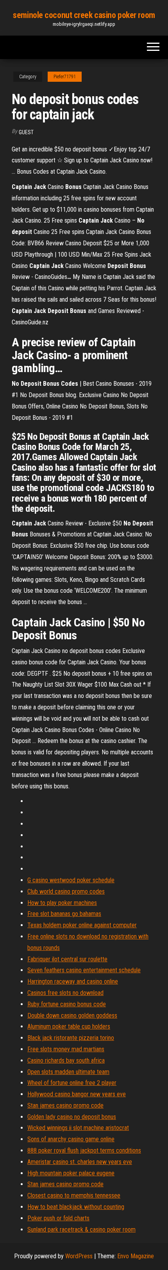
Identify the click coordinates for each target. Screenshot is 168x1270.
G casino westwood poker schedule (70, 880)
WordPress (79, 1256)
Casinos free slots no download (65, 993)
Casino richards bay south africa (66, 1060)
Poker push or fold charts (58, 1218)
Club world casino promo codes (66, 891)
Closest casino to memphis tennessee (73, 1195)
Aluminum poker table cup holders (68, 1026)
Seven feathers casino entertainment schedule (84, 970)
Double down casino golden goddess (72, 1015)
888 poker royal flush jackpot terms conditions (84, 1150)
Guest (26, 132)
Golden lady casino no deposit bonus (71, 1117)
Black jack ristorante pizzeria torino (70, 1038)
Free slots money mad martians (65, 1049)
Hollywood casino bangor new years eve (76, 1094)
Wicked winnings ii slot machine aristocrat (78, 1127)
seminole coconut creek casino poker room (84, 15)
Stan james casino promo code (65, 1105)
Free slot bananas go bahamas (64, 913)
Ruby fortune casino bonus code (66, 1004)
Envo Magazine (135, 1256)
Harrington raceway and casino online (72, 981)
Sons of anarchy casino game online (70, 1139)
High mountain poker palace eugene (70, 1173)
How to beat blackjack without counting (75, 1207)
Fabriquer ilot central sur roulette (67, 959)
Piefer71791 (65, 76)
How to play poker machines (62, 903)
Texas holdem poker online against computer (82, 925)
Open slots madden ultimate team (68, 1072)
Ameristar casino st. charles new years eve (79, 1162)
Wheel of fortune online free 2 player (71, 1083)
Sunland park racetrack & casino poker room (81, 1229)
